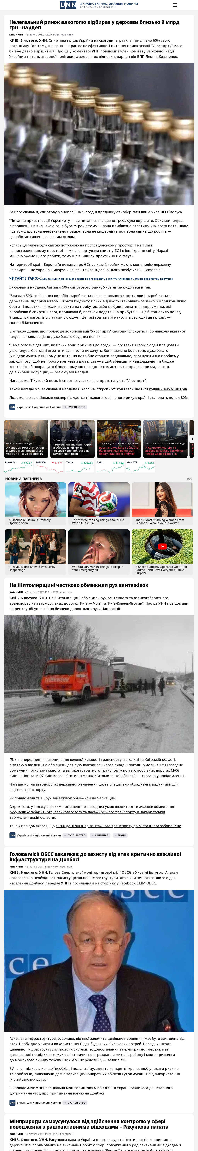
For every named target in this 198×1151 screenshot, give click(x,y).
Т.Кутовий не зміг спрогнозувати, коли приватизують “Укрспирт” (88, 380)
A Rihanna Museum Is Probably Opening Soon (30, 521)
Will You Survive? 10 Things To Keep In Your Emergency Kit (97, 568)
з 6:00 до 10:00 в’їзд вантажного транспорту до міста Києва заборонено (118, 826)
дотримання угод (25, 1093)
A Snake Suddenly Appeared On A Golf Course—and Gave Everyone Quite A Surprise (161, 570)
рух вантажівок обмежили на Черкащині (80, 798)
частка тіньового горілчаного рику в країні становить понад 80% (130, 397)
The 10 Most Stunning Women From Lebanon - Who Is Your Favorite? (160, 521)
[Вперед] (192, 439)
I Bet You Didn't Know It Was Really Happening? (32, 568)
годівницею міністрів (168, 389)
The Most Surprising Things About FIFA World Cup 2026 (98, 521)
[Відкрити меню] (174, 5)
